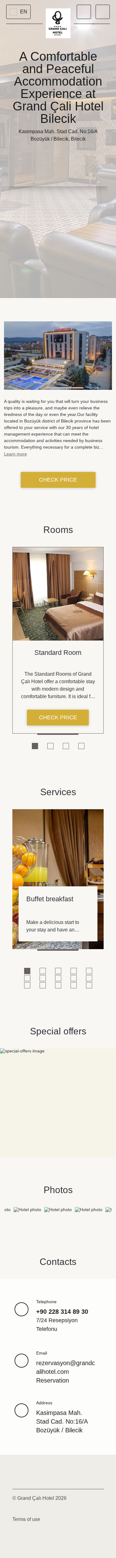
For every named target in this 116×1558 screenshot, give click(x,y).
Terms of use (26, 1519)
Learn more (15, 453)
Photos (58, 1190)
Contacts (58, 1262)
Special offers (58, 1031)
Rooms (58, 530)
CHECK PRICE (58, 480)
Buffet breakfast (49, 899)
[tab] (35, 746)
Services (58, 792)
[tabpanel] (58, 640)
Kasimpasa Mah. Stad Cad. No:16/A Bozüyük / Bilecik (62, 1421)
